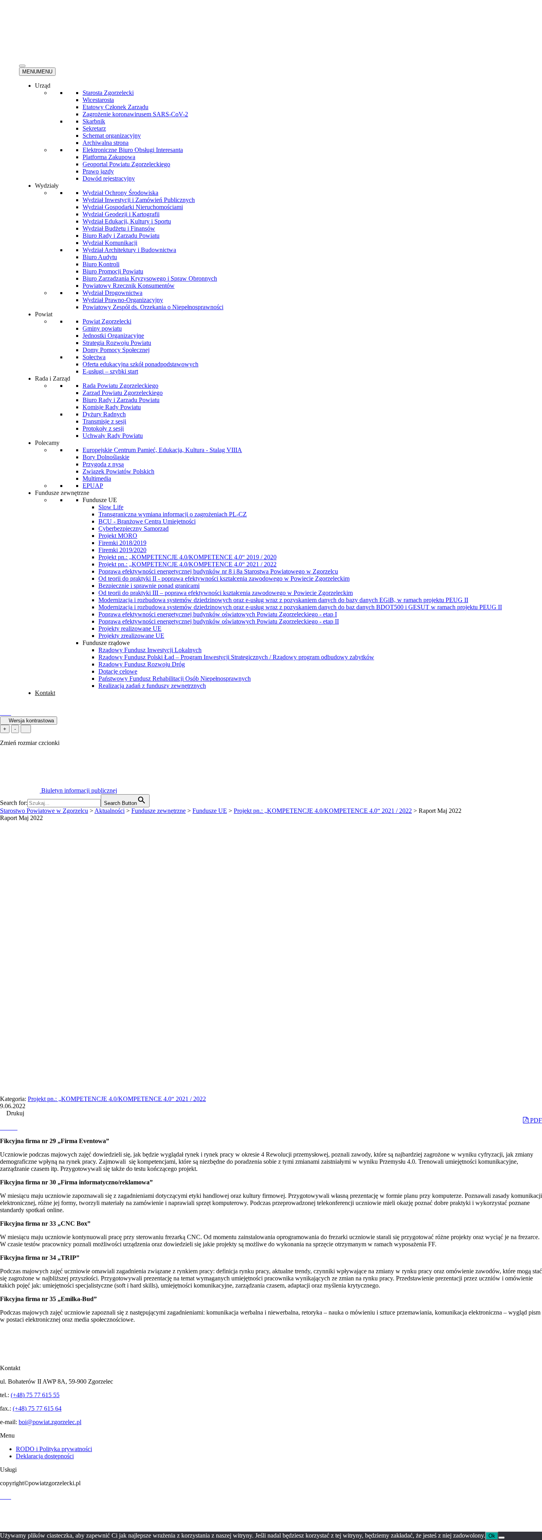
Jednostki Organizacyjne (113, 335)
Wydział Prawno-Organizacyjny (123, 299)
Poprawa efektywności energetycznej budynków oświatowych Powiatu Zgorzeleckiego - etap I (217, 614)
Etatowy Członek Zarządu (115, 107)
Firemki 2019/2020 (122, 550)
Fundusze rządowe (106, 642)
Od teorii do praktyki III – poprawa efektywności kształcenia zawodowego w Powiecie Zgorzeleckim (225, 592)
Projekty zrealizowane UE (131, 635)
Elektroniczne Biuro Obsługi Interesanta (133, 149)
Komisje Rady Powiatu (112, 407)
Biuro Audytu (100, 257)
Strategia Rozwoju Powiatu (117, 342)
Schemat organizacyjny (112, 135)
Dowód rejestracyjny (109, 178)
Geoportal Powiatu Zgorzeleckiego (126, 164)
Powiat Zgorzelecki (107, 321)
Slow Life (110, 507)
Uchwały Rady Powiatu (113, 435)
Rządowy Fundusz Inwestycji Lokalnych (150, 650)
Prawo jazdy (98, 171)
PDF (535, 1120)
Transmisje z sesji (104, 421)
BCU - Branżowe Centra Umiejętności (147, 521)
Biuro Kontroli (101, 264)
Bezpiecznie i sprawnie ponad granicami (149, 585)
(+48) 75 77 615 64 (37, 1408)
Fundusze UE (100, 500)
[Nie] (501, 1537)
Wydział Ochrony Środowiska (120, 192)
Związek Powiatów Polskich (118, 471)
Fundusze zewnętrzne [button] (62, 492)
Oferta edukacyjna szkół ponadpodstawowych (140, 364)
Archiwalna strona (106, 142)
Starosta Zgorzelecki (108, 92)
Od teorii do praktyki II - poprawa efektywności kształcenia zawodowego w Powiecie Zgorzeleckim (224, 578)
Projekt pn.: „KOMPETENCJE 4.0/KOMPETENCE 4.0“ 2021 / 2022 (187, 564)
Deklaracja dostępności (45, 1456)
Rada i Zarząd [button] (52, 378)
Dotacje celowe (117, 671)
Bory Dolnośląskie (106, 457)
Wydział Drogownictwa (112, 292)
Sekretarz (94, 128)
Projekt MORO (117, 535)
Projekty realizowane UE (129, 628)
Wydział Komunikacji (110, 242)
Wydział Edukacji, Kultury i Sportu (127, 221)
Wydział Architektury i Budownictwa (129, 249)
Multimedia (97, 478)
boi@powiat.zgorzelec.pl (50, 1422)
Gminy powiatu (102, 328)
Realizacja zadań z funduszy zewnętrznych (152, 685)
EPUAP (93, 485)
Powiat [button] (43, 314)
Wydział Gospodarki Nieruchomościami (133, 207)
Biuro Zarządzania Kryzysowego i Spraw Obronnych (150, 278)
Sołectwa (94, 357)
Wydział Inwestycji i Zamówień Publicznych (139, 199)
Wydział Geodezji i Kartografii (121, 214)
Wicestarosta (98, 99)
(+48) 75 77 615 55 (35, 1395)
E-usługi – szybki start (110, 371)
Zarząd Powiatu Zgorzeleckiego (123, 392)
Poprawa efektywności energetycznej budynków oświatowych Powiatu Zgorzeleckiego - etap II (218, 621)
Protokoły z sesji (103, 428)
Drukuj (14, 1113)
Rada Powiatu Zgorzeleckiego (120, 385)
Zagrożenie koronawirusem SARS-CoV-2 (135, 114)
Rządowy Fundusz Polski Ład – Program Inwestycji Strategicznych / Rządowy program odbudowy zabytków (236, 657)
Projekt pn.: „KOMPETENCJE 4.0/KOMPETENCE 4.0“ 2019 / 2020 (187, 557)
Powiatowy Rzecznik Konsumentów (129, 285)
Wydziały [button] (47, 185)
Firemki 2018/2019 (122, 542)
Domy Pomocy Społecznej (116, 349)
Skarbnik (94, 121)
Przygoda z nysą (103, 464)
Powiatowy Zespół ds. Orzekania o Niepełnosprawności (153, 307)
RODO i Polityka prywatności (54, 1449)
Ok (491, 1536)
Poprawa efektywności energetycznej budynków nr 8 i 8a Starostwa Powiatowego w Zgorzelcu (218, 571)
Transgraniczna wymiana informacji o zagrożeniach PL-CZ (172, 514)
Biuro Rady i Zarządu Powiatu (121, 235)
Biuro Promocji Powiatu (113, 271)
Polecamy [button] (47, 442)
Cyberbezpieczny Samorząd (133, 528)
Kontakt (45, 692)
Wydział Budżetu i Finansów (119, 228)
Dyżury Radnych (104, 414)
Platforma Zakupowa (109, 157)
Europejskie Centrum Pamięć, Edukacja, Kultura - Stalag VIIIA (162, 450)
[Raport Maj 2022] (3, 1127)
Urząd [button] (42, 85)
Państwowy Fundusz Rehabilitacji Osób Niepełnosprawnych (174, 678)
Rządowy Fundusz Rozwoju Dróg (141, 664)
